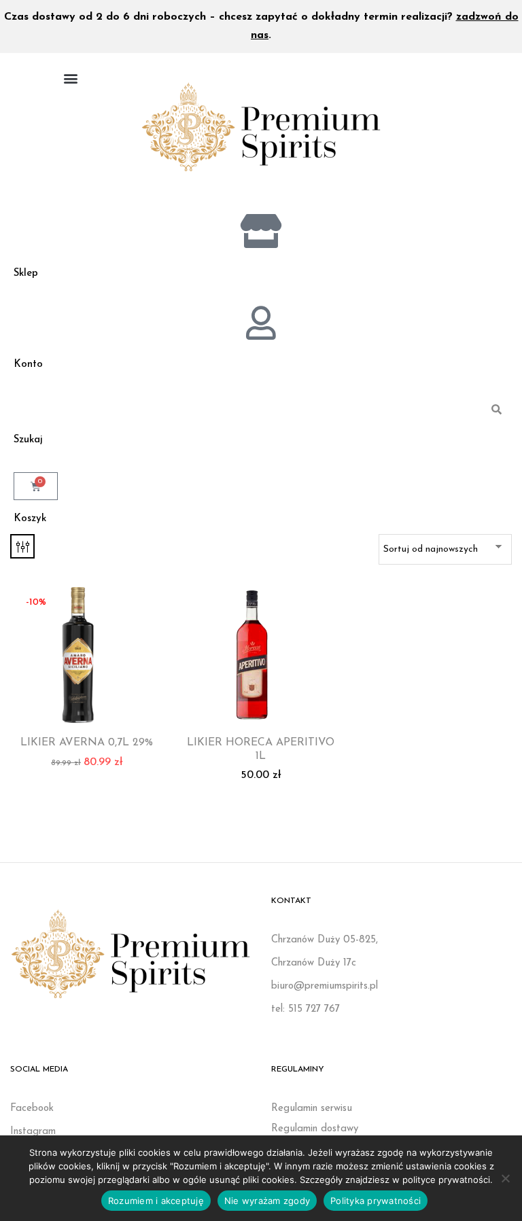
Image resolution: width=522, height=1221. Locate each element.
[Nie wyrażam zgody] (505, 1178)
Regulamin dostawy (314, 1129)
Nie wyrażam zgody (267, 1200)
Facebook (32, 1108)
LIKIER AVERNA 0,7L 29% (86, 742)
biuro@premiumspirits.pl (324, 986)
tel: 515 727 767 (305, 1009)
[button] (70, 78)
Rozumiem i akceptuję (156, 1200)
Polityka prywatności (375, 1200)
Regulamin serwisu (311, 1108)
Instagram (33, 1132)
